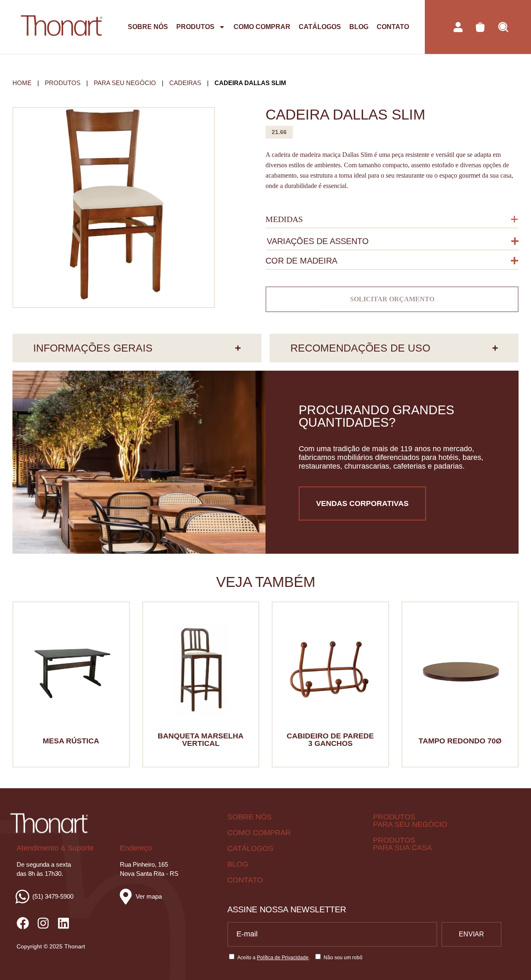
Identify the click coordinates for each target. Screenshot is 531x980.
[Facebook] (23, 923)
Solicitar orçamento (392, 299)
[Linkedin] (63, 923)
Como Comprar (262, 26)
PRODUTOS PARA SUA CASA (402, 844)
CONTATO (245, 880)
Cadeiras (185, 82)
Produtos (195, 26)
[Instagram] (43, 923)
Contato (393, 26)
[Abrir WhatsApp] (510, 959)
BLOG (237, 864)
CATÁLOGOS (250, 848)
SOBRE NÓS (249, 817)
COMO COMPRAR (259, 832)
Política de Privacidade (283, 957)
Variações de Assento (318, 241)
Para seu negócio (125, 82)
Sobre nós (148, 26)
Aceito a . (273, 957)
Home (22, 82)
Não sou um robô (343, 957)
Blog (358, 26)
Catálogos (320, 26)
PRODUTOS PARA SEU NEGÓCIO (410, 820)
